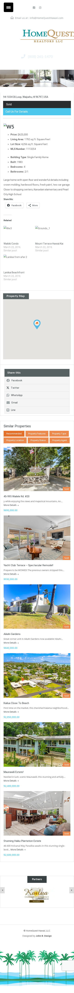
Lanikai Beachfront (14, 272)
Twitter (15, 387)
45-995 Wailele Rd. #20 (16, 496)
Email (15, 402)
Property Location (15, 440)
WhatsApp (17, 395)
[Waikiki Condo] (18, 234)
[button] (40, 329)
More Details (10, 505)
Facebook (17, 380)
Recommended (14, 433)
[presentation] (2, 890)
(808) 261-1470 (40, 57)
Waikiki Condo (11, 243)
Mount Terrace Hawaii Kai (49, 243)
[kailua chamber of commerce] (37, 895)
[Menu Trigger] (8, 7)
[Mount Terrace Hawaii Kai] (49, 234)
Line (13, 410)
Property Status (38, 440)
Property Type (59, 433)
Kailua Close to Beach (16, 703)
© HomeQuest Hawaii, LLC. (37, 930)
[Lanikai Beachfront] (18, 263)
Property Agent (59, 440)
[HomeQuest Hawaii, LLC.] (37, 35)
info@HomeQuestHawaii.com (46, 18)
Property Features (37, 433)
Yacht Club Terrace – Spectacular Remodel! (28, 565)
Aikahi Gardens (12, 634)
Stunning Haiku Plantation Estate (22, 840)
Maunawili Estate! (14, 772)
